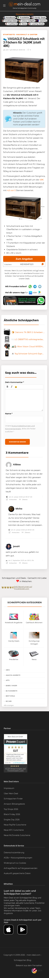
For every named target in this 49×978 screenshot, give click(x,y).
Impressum (9, 788)
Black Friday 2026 (12, 814)
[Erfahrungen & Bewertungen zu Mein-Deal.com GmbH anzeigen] (15, 753)
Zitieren (25, 499)
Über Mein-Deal (11, 793)
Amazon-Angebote (13, 675)
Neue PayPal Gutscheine (15, 825)
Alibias (17, 464)
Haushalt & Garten (27, 34)
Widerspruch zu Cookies (15, 863)
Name (9, 413)
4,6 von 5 (11, 190)
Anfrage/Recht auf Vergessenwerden (20, 868)
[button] (7, 387)
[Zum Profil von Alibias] (9, 464)
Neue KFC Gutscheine (14, 830)
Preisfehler (40, 903)
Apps (8, 680)
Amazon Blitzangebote (14, 804)
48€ (41, 179)
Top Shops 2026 (11, 809)
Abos (8, 670)
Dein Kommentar (14, 382)
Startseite (9, 34)
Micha (19, 508)
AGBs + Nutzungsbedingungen (18, 858)
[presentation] (7, 387)
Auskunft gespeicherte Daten (17, 873)
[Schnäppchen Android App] (39, 292)
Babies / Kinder (11, 686)
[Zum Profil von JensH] (9, 546)
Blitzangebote (11, 691)
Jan (4, 50)
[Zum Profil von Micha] (11, 508)
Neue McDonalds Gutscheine (17, 835)
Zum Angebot (24, 258)
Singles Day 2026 (12, 819)
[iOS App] (30, 292)
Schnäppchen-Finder (13, 798)
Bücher (9, 701)
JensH (16, 546)
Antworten (13, 499)
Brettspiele (10, 696)
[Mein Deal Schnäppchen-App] (24, 929)
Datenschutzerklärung (14, 852)
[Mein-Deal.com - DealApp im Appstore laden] (11, 929)
